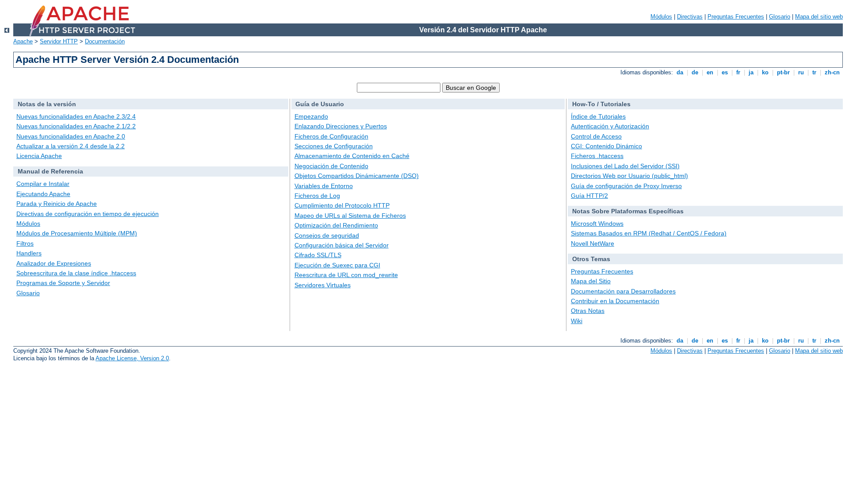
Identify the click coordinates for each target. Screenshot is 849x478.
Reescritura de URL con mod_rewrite (346, 274)
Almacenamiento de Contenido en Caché (351, 155)
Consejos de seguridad (326, 235)
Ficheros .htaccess (597, 155)
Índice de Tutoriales (598, 116)
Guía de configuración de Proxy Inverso (626, 185)
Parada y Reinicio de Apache (56, 203)
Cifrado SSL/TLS (317, 254)
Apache (23, 41)
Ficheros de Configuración (331, 136)
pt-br (783, 72)
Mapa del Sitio (591, 281)
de (695, 72)
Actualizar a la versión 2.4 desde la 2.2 (70, 146)
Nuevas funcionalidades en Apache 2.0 (70, 136)
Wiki (576, 320)
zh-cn (832, 72)
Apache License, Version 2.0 (132, 358)
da (680, 72)
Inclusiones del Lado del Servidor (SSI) (625, 166)
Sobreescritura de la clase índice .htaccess (76, 273)
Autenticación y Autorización (610, 126)
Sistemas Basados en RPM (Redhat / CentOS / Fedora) (649, 233)
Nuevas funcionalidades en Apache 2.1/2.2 (76, 126)
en (710, 72)
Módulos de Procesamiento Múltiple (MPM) (76, 233)
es (725, 72)
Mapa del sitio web (819, 16)
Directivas (690, 16)
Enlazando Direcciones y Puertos (340, 126)
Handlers (29, 253)
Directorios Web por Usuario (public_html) (629, 175)
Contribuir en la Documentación (615, 301)
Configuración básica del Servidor (341, 245)
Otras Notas (587, 310)
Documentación (105, 41)
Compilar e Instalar (42, 183)
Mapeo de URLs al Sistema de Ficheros (350, 215)
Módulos (661, 16)
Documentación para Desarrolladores (623, 291)
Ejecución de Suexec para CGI (337, 265)
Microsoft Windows (597, 223)
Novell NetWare (592, 243)
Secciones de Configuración (333, 146)
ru (801, 72)
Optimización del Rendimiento (336, 225)
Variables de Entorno (323, 185)
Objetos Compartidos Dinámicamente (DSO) (356, 175)
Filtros (25, 243)
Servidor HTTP (59, 41)
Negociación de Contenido (331, 166)
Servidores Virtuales (322, 285)
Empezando (311, 116)
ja (751, 72)
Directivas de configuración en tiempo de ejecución (87, 213)
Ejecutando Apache (43, 193)
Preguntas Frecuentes (736, 16)
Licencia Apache (39, 155)
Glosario (779, 16)
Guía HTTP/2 (589, 195)
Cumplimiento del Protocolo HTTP (342, 205)
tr (814, 72)
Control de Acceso (596, 136)
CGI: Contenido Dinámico (606, 146)
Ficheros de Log (317, 195)
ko (765, 72)
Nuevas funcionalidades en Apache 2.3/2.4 (76, 116)
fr (738, 72)
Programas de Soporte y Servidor (63, 282)
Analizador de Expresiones (53, 263)
